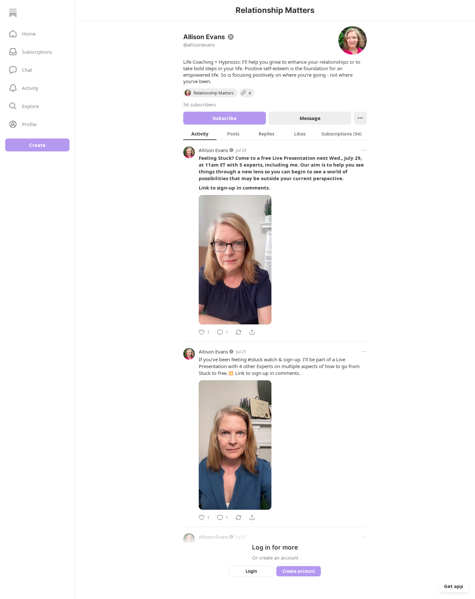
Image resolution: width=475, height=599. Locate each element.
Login (251, 571)
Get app (453, 586)
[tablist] (275, 133)
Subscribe (225, 118)
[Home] (13, 13)
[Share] (252, 332)
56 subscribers (199, 104)
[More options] (363, 150)
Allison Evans (213, 150)
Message (310, 118)
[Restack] (238, 332)
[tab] (199, 133)
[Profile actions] (360, 118)
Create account (298, 571)
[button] (37, 33)
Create (37, 145)
